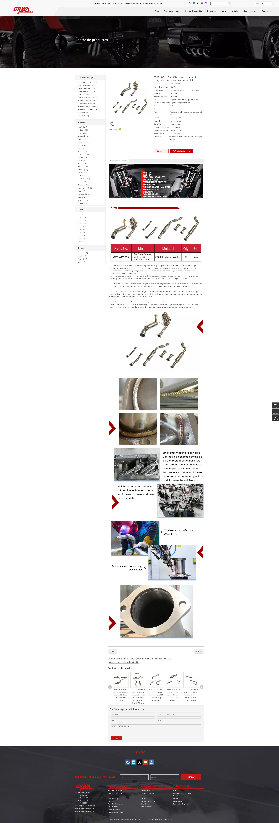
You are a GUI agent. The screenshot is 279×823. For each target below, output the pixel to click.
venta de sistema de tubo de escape (121, 658)
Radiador (144, 798)
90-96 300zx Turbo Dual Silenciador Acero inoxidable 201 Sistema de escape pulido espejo (120, 695)
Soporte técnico (178, 796)
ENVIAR (116, 738)
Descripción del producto (118, 161)
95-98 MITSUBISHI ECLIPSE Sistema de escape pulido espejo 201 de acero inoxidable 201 (173, 695)
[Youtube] (202, 3)
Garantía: (157, 109)
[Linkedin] (194, 3)
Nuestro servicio (178, 801)
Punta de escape (113, 798)
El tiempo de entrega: (161, 127)
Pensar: (156, 106)
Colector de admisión (148, 793)
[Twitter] (198, 3)
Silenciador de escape (115, 790)
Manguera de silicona (148, 801)
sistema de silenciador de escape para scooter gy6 (153, 658)
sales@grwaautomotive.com (132, 3)
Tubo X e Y (111, 801)
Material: (157, 121)
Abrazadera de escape (115, 793)
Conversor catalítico (114, 809)
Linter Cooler (145, 804)
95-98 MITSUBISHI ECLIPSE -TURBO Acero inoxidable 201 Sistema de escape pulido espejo (156, 695)
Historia (175, 798)
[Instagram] (206, 3)
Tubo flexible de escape (115, 804)
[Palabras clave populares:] (229, 3)
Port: (155, 112)
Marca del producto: (161, 87)
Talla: (156, 99)
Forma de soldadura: (161, 130)
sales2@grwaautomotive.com (152, 3)
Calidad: (156, 118)
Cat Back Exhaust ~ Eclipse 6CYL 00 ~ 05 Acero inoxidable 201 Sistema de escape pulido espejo (191, 695)
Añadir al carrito (183, 151)
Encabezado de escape (115, 812)
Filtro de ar (144, 796)
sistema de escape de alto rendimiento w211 (124, 662)
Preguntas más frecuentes (182, 793)
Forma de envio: (159, 133)
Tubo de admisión (146, 807)
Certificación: (158, 90)
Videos (175, 790)
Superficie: (157, 124)
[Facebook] (189, 3)
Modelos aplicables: (161, 96)
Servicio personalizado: (162, 103)
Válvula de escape (114, 796)
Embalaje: (157, 137)
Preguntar (161, 151)
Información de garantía (181, 804)
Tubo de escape (113, 807)
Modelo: (157, 84)
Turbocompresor (146, 790)
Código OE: (158, 93)
